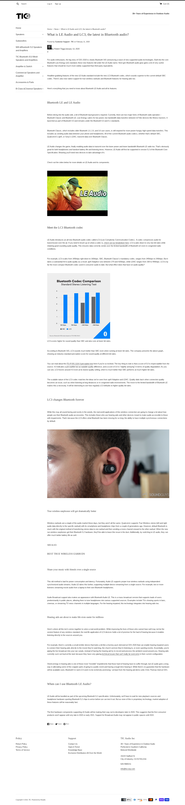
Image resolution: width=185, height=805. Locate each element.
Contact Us (73, 744)
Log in (49, 4)
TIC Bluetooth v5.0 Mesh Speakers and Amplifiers (27, 58)
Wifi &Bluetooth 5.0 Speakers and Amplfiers (29, 48)
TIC (30, 800)
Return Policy (21, 744)
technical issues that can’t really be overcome (120, 654)
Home (18, 28)
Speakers (29, 34)
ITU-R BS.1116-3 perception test (80, 364)
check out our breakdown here (116, 243)
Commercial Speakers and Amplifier (29, 74)
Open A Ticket (74, 747)
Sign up (58, 4)
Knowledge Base (75, 750)
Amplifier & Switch (29, 66)
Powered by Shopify (38, 800)
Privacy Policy (22, 747)
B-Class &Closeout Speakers (29, 89)
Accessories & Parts (25, 82)
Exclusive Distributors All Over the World (85, 753)
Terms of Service (23, 750)
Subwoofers (21, 41)
